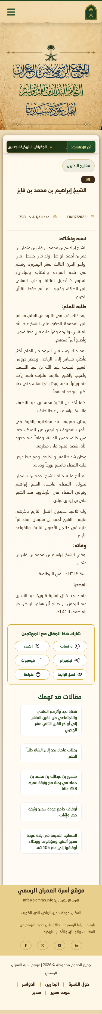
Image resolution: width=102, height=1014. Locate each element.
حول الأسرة (79, 984)
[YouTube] (59, 945)
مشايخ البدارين (78, 165)
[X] (42, 945)
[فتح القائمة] (11, 12)
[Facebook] (26, 945)
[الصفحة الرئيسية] (91, 12)
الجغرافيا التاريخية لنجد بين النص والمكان (35, 147)
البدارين (52, 984)
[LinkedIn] (76, 945)
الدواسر (29, 984)
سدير (36, 992)
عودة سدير (60, 992)
